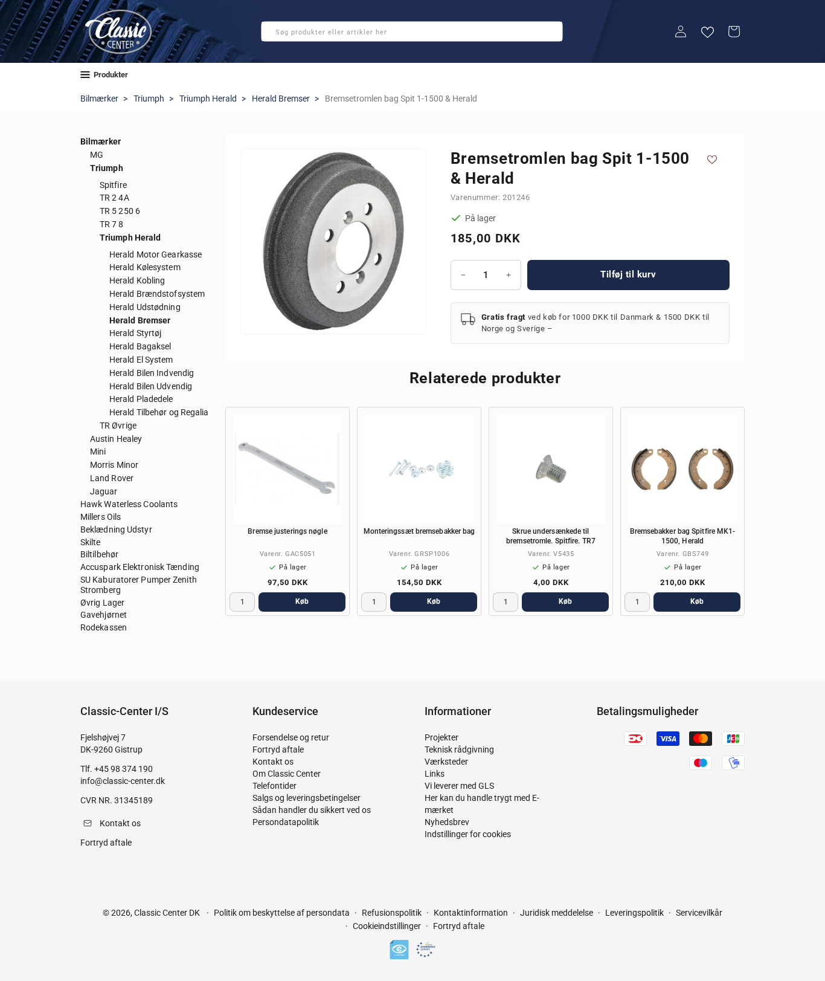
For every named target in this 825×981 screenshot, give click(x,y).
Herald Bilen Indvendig (151, 373)
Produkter (111, 74)
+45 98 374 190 (123, 769)
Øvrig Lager (102, 602)
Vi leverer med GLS (459, 786)
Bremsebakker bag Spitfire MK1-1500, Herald (683, 536)
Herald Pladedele (141, 399)
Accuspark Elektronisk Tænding (139, 567)
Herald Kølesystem (145, 267)
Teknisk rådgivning (459, 749)
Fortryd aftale (278, 749)
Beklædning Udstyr (116, 529)
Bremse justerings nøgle (287, 531)
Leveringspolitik (634, 913)
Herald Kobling (137, 280)
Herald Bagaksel (140, 346)
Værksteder (446, 761)
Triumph (148, 98)
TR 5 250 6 (120, 211)
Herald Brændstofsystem (157, 294)
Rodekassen (103, 627)
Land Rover (111, 478)
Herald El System (141, 359)
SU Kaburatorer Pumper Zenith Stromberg (138, 585)
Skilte (90, 542)
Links (435, 774)
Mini (98, 451)
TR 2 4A (114, 197)
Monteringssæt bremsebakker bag (419, 531)
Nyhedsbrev (447, 822)
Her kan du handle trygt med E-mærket (482, 804)
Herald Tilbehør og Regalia (159, 412)
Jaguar (104, 491)
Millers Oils (100, 517)
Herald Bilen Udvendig (150, 386)
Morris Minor (114, 465)
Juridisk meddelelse (556, 913)
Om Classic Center (286, 774)
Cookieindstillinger (387, 926)
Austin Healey (116, 439)
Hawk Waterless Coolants (129, 504)
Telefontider (274, 786)
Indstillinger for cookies (468, 834)
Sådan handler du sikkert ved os (311, 810)
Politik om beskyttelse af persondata (282, 913)
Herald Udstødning (145, 307)
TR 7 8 (112, 224)
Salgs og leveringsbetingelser (306, 798)
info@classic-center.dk (122, 781)
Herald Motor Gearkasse (155, 254)
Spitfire (113, 185)
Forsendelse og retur (290, 737)
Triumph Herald (208, 98)
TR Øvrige (118, 425)
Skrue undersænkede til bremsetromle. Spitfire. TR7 (550, 536)
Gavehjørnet (103, 615)
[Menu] (85, 74)
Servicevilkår (699, 913)
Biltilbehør (99, 554)
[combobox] (412, 31)
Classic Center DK (167, 913)
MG (96, 155)
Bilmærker (99, 98)
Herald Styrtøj (135, 333)
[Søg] (274, 35)
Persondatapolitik (285, 822)
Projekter (441, 737)
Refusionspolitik (392, 913)
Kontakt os (273, 761)
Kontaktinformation (471, 913)
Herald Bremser (281, 98)
